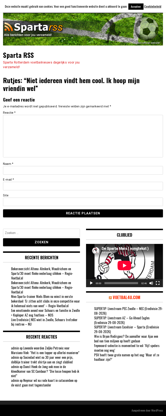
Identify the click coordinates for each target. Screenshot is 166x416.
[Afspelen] (91, 283)
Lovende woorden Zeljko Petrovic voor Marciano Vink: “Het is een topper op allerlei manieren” (45, 350)
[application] (124, 265)
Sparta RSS (18, 55)
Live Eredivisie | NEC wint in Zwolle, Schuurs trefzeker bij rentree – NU (44, 322)
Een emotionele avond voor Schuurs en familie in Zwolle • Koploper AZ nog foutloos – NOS (45, 313)
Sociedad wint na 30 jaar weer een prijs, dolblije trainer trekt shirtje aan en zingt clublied (42, 359)
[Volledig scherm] (158, 283)
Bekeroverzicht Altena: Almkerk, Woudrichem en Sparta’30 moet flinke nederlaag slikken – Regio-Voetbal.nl (42, 273)
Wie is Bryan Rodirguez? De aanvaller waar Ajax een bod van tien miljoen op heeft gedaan (126, 338)
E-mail (8, 179)
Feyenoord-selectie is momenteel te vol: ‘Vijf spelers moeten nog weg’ (127, 348)
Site (6, 195)
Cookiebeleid (152, 6)
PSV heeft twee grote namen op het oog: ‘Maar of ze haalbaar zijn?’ (126, 357)
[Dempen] (151, 283)
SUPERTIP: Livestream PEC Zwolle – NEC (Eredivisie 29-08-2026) (128, 311)
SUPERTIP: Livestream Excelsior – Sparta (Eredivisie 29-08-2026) (126, 329)
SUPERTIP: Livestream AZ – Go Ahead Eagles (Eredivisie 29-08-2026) (122, 320)
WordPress (157, 410)
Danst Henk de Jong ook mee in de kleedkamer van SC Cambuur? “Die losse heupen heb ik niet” (45, 371)
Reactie (9, 112)
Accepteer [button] (136, 6)
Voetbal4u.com (126, 297)
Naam (8, 163)
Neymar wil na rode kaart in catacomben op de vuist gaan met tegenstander (44, 382)
